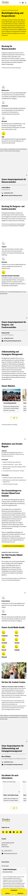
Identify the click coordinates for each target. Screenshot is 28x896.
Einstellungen (14, 890)
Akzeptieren (20, 893)
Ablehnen (7, 893)
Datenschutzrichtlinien (8, 871)
